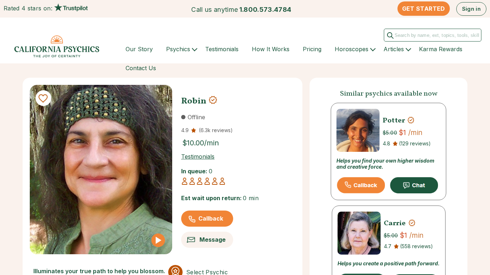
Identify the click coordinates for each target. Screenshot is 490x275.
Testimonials (222, 49)
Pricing (312, 49)
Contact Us (141, 68)
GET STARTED (423, 8)
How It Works (270, 49)
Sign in (471, 8)
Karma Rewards (440, 49)
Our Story (139, 49)
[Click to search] (391, 37)
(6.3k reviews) (216, 130)
